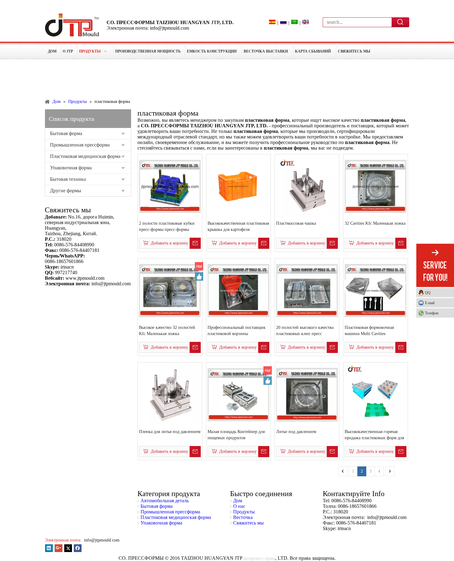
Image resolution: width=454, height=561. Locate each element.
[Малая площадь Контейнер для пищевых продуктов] (238, 394)
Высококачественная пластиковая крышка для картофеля (238, 226)
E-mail (430, 302)
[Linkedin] (49, 548)
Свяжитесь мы (248, 522)
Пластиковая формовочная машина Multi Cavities (369, 330)
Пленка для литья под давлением (169, 431)
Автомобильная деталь (165, 500)
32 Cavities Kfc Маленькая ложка (375, 223)
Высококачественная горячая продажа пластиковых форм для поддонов (374, 435)
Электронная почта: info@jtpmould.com (148, 28)
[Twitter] (68, 548)
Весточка (243, 517)
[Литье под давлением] (307, 394)
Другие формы (65, 190)
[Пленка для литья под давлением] (170, 394)
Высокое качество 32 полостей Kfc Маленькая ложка (167, 330)
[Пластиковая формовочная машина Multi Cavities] (375, 290)
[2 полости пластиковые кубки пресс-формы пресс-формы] (170, 186)
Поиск (400, 22)
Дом (237, 500)
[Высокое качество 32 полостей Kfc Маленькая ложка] (170, 290)
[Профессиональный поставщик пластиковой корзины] (238, 290)
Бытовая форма (66, 133)
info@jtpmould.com (101, 540)
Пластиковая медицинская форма (85, 156)
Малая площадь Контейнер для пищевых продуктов (236, 434)
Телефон (431, 313)
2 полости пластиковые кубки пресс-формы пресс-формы (167, 226)
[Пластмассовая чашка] (307, 186)
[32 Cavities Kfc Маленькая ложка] (375, 186)
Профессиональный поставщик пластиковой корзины (237, 330)
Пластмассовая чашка (296, 223)
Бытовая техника (68, 179)
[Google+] (58, 548)
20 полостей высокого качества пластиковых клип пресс (305, 330)
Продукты (244, 511)
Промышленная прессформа (80, 144)
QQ (428, 292)
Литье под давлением (296, 431)
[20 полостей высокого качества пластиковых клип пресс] (307, 290)
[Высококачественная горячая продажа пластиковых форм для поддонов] (375, 394)
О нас (239, 506)
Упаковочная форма (71, 167)
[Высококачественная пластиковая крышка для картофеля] (238, 186)
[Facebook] (78, 548)
